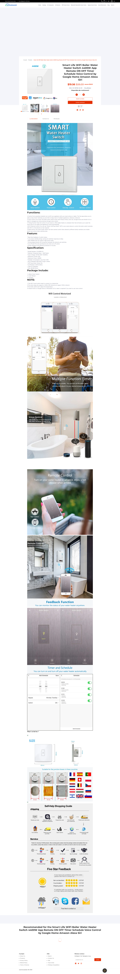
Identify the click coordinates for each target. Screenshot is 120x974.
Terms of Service (24, 965)
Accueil (25, 60)
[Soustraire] (77, 95)
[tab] (33, 118)
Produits (30, 60)
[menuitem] (101, 1)
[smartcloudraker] (11, 5)
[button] (106, 1)
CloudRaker (87, 88)
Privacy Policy (24, 960)
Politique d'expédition (53, 965)
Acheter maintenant (80, 102)
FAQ (49, 960)
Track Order (51, 962)
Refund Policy (23, 962)
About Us (22, 956)
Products (22, 958)
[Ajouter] (83, 95)
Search (50, 956)
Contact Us (51, 958)
